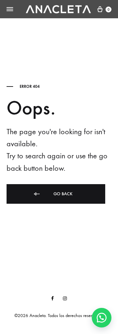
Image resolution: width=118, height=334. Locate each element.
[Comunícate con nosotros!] (101, 317)
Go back (62, 194)
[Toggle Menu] (10, 9)
